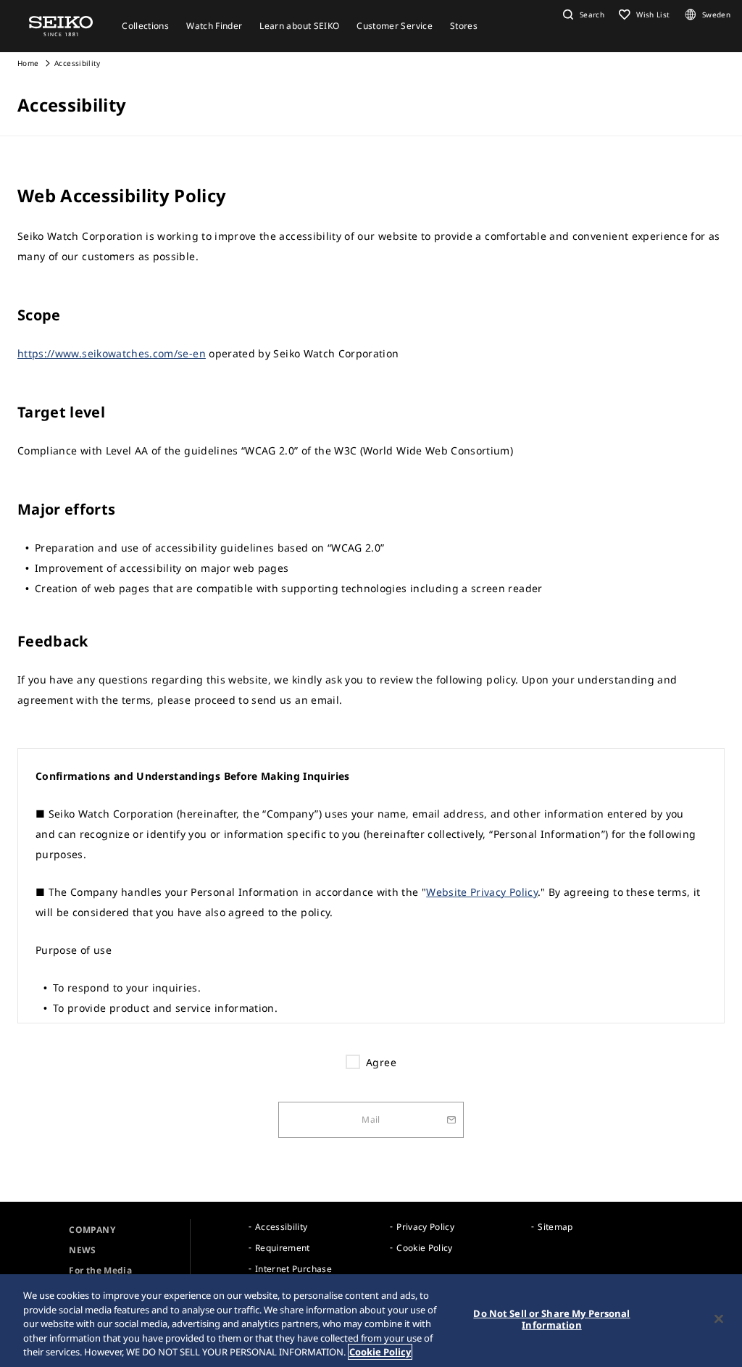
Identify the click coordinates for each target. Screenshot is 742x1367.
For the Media (100, 1270)
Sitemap (555, 1227)
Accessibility (281, 1227)
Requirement (282, 1248)
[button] (581, 14)
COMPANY (91, 1229)
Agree (381, 1062)
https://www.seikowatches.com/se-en (111, 353)
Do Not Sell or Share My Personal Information (551, 1319)
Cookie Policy (424, 1248)
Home (27, 63)
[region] (371, 1320)
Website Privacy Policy (482, 892)
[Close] (719, 1319)
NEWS (82, 1250)
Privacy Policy (425, 1227)
